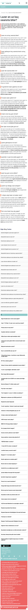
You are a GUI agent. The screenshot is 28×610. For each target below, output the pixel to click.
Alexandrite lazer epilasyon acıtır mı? (10, 278)
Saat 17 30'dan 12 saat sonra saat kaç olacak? (12, 581)
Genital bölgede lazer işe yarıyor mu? (10, 249)
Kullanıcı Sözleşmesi (6, 550)
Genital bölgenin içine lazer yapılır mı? (10, 232)
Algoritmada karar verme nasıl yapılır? (10, 575)
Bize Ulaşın (4, 553)
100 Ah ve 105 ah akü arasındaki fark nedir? (11, 603)
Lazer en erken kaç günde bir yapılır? (9, 302)
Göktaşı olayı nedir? (6, 596)
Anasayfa (3, 6)
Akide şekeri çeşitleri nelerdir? (8, 588)
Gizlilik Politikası (5, 548)
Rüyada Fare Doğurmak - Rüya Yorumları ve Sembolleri (13, 568)
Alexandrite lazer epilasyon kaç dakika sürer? (11, 310)
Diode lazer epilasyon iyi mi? (7, 241)
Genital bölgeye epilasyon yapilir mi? (9, 282)
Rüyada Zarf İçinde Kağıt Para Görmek (10, 577)
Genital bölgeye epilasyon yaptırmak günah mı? (12, 298)
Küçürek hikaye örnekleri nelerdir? (9, 574)
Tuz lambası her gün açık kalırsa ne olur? (11, 570)
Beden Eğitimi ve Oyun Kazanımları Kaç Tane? (11, 584)
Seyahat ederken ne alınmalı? (8, 598)
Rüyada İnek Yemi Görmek (7, 589)
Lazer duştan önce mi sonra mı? (8, 245)
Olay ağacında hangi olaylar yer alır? (10, 572)
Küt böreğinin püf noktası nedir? (9, 579)
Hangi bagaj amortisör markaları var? (10, 582)
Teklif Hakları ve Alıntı (6, 551)
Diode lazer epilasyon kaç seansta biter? (10, 273)
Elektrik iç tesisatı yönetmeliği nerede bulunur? (12, 593)
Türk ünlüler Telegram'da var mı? (9, 591)
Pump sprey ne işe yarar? (7, 586)
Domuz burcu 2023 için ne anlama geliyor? (11, 594)
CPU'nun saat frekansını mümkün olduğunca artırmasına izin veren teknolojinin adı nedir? (14, 567)
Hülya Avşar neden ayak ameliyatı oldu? (10, 600)
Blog (7, 12)
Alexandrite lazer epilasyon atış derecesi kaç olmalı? (13, 294)
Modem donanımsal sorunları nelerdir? (10, 564)
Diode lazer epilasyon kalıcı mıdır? (9, 290)
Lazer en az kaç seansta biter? (15, 12)
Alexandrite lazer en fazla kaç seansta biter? (11, 253)
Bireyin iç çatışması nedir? (7, 602)
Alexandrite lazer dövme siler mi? (9, 269)
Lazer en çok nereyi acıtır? (7, 286)
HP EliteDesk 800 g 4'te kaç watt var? (10, 562)
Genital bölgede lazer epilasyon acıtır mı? (11, 265)
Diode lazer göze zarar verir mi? (8, 306)
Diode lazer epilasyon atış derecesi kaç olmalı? (12, 257)
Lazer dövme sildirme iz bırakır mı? (9, 261)
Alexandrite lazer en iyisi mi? (8, 236)
